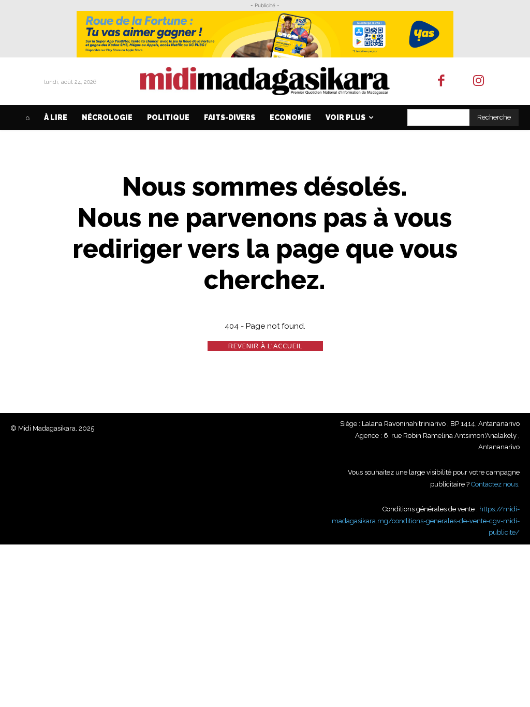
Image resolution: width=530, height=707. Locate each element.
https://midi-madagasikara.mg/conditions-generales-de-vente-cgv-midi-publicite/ (426, 520)
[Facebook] (441, 81)
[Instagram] (479, 81)
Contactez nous (494, 484)
